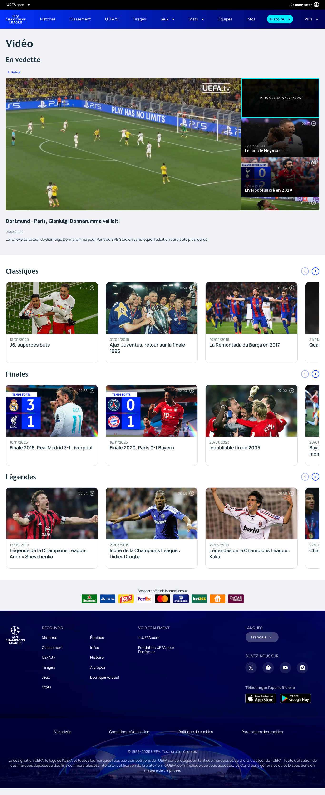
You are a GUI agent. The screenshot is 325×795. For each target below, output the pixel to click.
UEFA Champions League (16, 19)
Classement (52, 647)
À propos (97, 667)
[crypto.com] (181, 598)
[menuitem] (49, 19)
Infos (94, 647)
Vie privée (62, 731)
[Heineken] (89, 598)
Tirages (48, 667)
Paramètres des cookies (262, 731)
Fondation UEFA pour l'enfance (156, 649)
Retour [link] (16, 72)
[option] (280, 98)
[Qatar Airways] (236, 598)
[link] (48, 19)
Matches (49, 637)
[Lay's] (126, 598)
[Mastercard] (162, 598)
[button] (167, 19)
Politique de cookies (195, 731)
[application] (123, 144)
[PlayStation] (107, 598)
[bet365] (199, 598)
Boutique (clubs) (104, 677)
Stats (46, 687)
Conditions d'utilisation (129, 731)
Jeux (46, 677)
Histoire (97, 657)
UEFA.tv (48, 657)
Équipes (97, 637)
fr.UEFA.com (148, 637)
